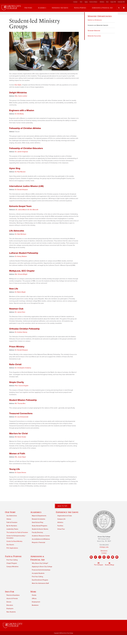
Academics (35, 512)
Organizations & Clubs (64, 516)
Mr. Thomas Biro (20, 403)
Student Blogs (109, 565)
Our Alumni (10, 545)
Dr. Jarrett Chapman (21, 152)
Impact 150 (113, 2)
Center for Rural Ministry (14, 541)
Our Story (10, 512)
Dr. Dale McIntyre (20, 234)
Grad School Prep (37, 522)
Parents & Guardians (13, 595)
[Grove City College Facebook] (91, 557)
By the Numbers (12, 526)
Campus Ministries (12, 567)
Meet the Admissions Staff (40, 583)
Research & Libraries (38, 519)
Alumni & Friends (12, 598)
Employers (10, 608)
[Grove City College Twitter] (95, 557)
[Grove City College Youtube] (104, 557)
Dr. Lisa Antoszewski (21, 417)
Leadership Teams (12, 529)
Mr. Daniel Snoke (20, 437)
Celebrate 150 (121, 2)
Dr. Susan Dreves (20, 472)
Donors (9, 602)
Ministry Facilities (94, 36)
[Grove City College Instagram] (99, 557)
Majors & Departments (39, 516)
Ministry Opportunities (100, 16)
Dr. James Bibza (21, 210)
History (9, 519)
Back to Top (62, 506)
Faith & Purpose (13, 556)
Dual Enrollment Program (40, 580)
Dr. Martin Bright (20, 292)
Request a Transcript (38, 542)
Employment (36, 602)
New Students (11, 612)
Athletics (102, 2)
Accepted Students (38, 573)
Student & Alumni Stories (40, 529)
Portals (34, 595)
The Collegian (98, 565)
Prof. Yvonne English (21, 386)
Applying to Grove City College (42, 567)
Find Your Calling (12, 560)
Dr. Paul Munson (20, 172)
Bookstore (35, 605)
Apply (86, 2)
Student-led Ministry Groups (98, 25)
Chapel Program (12, 563)
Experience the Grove (67, 512)
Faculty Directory (37, 532)
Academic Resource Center (41, 536)
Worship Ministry (94, 30)
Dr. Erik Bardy (19, 114)
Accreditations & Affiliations (41, 539)
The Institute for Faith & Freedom (17, 532)
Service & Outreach (95, 20)
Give (107, 2)
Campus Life (61, 519)
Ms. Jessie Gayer (20, 457)
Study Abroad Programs (39, 526)
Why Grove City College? (40, 563)
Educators (10, 605)
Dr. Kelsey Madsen (21, 256)
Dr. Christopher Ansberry (23, 368)
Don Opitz (18, 85)
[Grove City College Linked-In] (116, 557)
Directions (104, 551)
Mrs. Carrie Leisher (21, 96)
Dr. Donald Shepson (21, 189)
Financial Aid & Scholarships (41, 570)
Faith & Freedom (12, 522)
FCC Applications (12, 548)
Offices (34, 598)
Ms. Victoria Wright (21, 274)
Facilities (60, 526)
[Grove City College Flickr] (112, 557)
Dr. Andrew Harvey (21, 332)
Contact (104, 553)
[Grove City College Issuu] (108, 557)
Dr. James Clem (20, 312)
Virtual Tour (61, 529)
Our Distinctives (12, 516)
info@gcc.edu (104, 547)
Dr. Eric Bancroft (33, 210)
